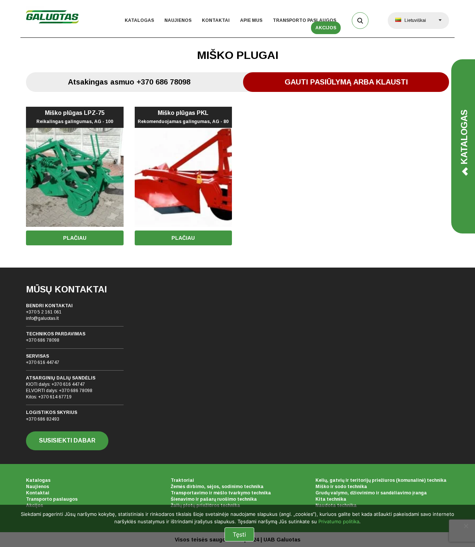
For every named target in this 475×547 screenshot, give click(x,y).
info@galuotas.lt (42, 318)
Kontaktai (216, 20)
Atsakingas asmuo (129, 82)
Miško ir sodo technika (341, 486)
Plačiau (74, 238)
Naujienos (177, 20)
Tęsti (239, 534)
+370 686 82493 (42, 419)
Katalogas (139, 20)
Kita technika (330, 499)
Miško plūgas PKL (183, 117)
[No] (465, 526)
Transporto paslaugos (304, 20)
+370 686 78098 (42, 340)
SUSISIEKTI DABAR (67, 440)
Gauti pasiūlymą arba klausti (346, 82)
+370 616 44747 (42, 362)
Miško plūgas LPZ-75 (74, 117)
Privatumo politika (338, 521)
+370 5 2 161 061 (44, 312)
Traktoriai (182, 480)
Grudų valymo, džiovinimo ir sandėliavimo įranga (371, 492)
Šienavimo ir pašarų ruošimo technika (214, 499)
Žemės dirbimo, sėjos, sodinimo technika (217, 486)
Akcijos (325, 27)
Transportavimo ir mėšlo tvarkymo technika (221, 492)
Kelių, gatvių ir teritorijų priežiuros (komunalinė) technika (380, 480)
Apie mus (251, 20)
